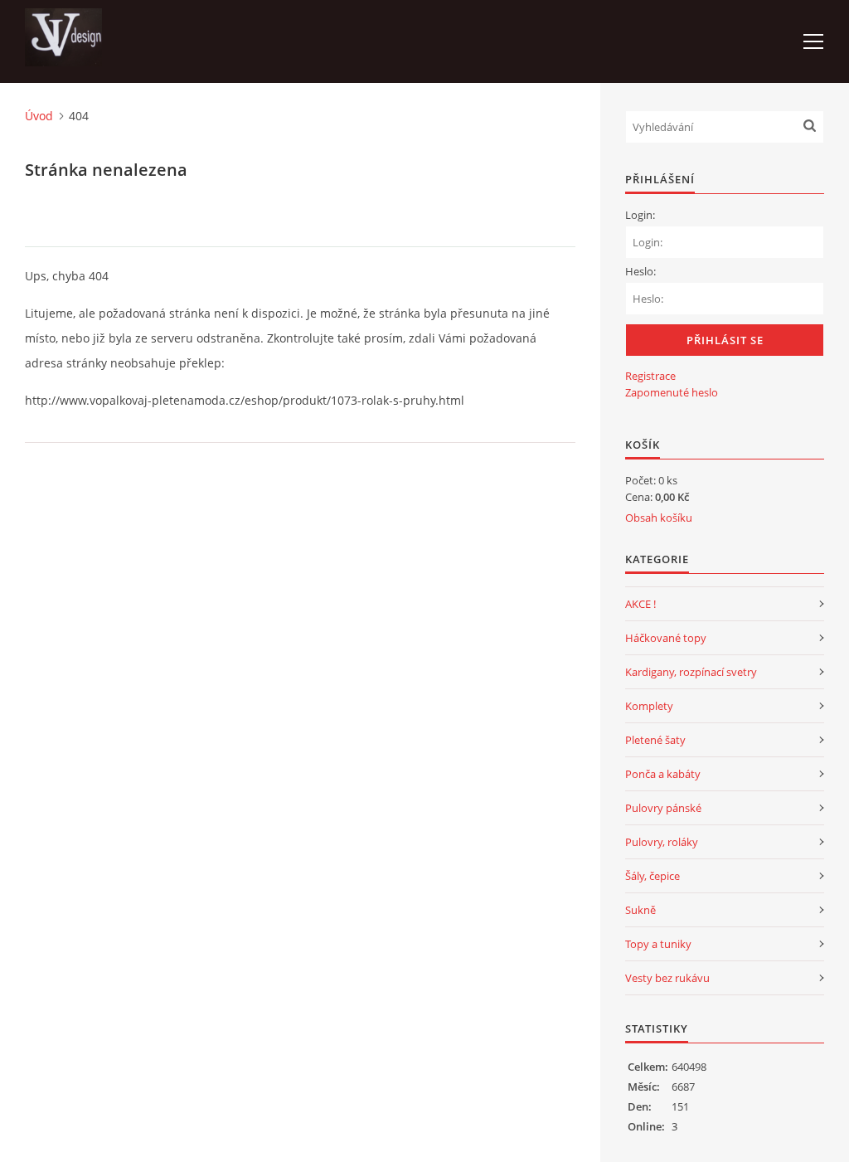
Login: (640, 214)
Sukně (640, 909)
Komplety (649, 705)
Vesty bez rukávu (667, 977)
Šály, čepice (652, 875)
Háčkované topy (665, 637)
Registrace (650, 375)
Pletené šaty (655, 739)
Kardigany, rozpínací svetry (691, 671)
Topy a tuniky (658, 943)
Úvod (39, 116)
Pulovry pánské (663, 807)
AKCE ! (640, 603)
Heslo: (640, 271)
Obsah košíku (658, 517)
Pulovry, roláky (661, 841)
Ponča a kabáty (663, 773)
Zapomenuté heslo (671, 392)
